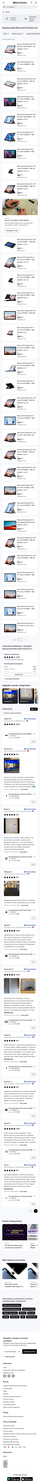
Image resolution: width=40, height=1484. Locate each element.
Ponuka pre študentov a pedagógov (14, 1370)
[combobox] (6, 33)
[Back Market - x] (13, 1375)
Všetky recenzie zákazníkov (11, 1407)
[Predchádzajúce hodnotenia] (31, 1211)
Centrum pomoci (8, 1399)
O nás (5, 1367)
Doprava (5, 1394)
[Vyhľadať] (4, 6)
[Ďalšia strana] (26, 640)
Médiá (5, 1456)
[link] (12, 230)
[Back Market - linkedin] (4, 1375)
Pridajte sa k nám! (8, 1373)
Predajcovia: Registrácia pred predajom (15, 1386)
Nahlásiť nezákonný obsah (11, 1442)
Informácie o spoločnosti (10, 1439)
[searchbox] (21, 7)
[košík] (36, 3)
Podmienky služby (8, 1426)
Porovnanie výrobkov (9, 1404)
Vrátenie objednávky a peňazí (12, 1396)
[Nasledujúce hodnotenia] (36, 1211)
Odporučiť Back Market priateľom (13, 1416)
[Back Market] (20, 2)
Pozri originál (24, 789)
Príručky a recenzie (9, 1402)
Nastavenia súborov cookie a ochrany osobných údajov (20, 1434)
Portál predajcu (7, 1388)
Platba (5, 1391)
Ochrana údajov (8, 1431)
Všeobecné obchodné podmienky (13, 1428)
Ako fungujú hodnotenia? (12, 678)
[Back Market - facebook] (8, 1375)
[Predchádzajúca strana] (14, 640)
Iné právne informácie (9, 1436)
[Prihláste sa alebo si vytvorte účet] (31, 3)
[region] (20, 696)
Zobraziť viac (8, 1012)
